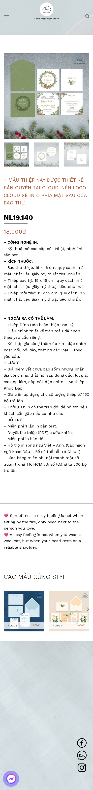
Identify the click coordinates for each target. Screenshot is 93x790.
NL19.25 (57, 625)
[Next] (81, 96)
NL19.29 (12, 625)
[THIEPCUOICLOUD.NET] (46, 11)
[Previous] (11, 96)
